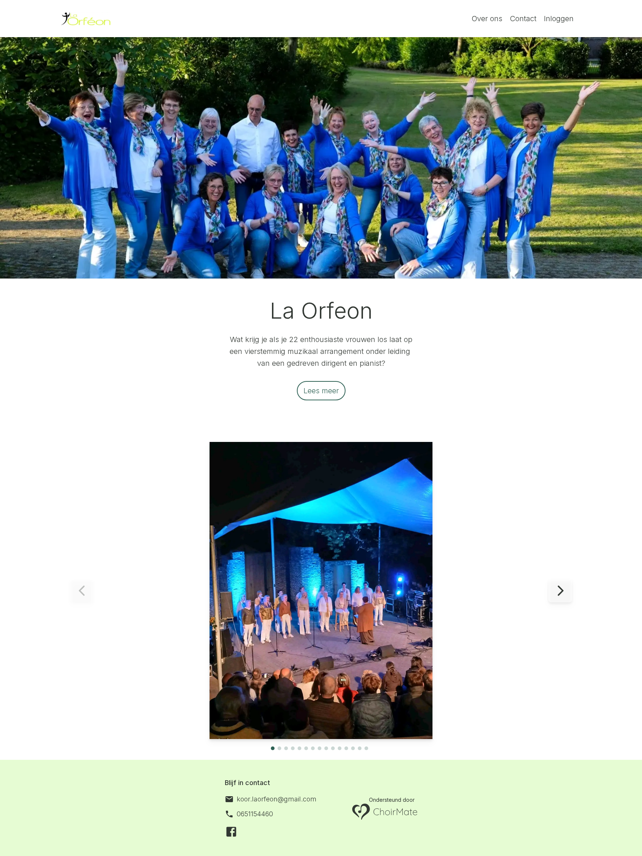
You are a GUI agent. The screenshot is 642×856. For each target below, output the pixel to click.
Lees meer (321, 390)
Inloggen (559, 18)
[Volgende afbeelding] (560, 590)
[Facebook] (231, 831)
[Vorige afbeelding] (82, 590)
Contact (523, 18)
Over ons (486, 18)
